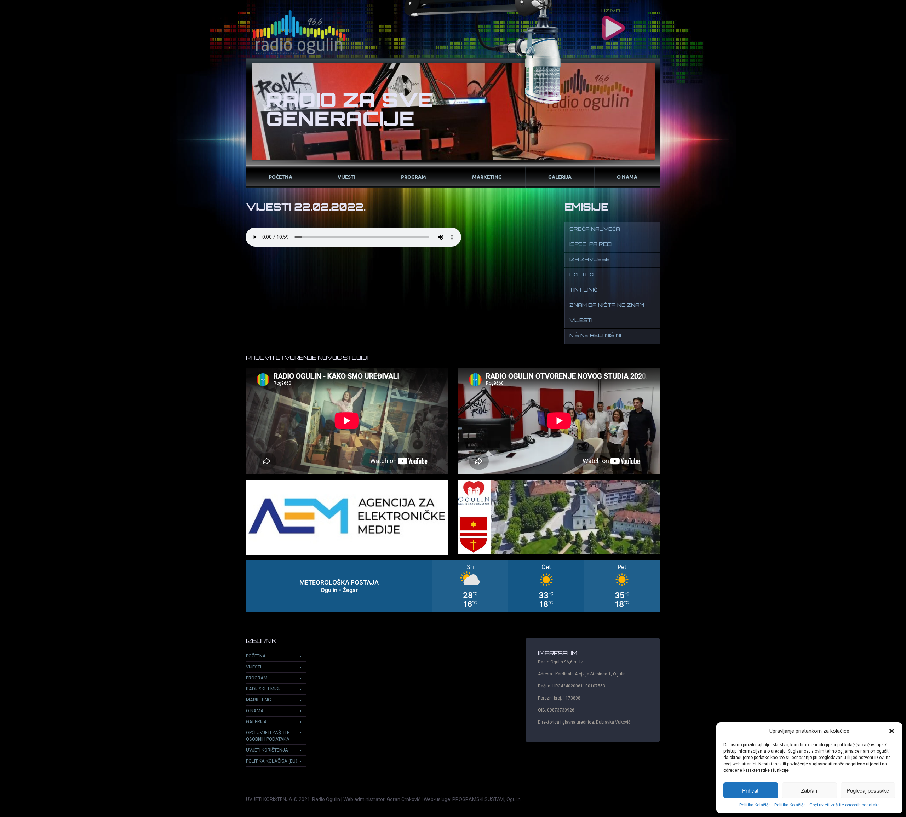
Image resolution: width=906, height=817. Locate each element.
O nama (627, 176)
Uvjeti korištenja (267, 750)
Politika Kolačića (755, 804)
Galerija (560, 176)
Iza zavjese (589, 260)
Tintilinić (583, 290)
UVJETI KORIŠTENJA (269, 799)
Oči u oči (581, 275)
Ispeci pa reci (590, 244)
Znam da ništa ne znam (606, 305)
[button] (891, 731)
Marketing (487, 176)
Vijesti (346, 176)
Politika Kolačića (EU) (271, 761)
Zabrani (809, 790)
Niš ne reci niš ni (595, 336)
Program (413, 176)
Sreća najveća (594, 229)
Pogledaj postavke (868, 790)
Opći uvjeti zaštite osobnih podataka (844, 804)
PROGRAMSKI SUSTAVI (478, 799)
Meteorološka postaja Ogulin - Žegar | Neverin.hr (453, 586)
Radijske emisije (265, 688)
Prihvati (750, 790)
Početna (280, 176)
